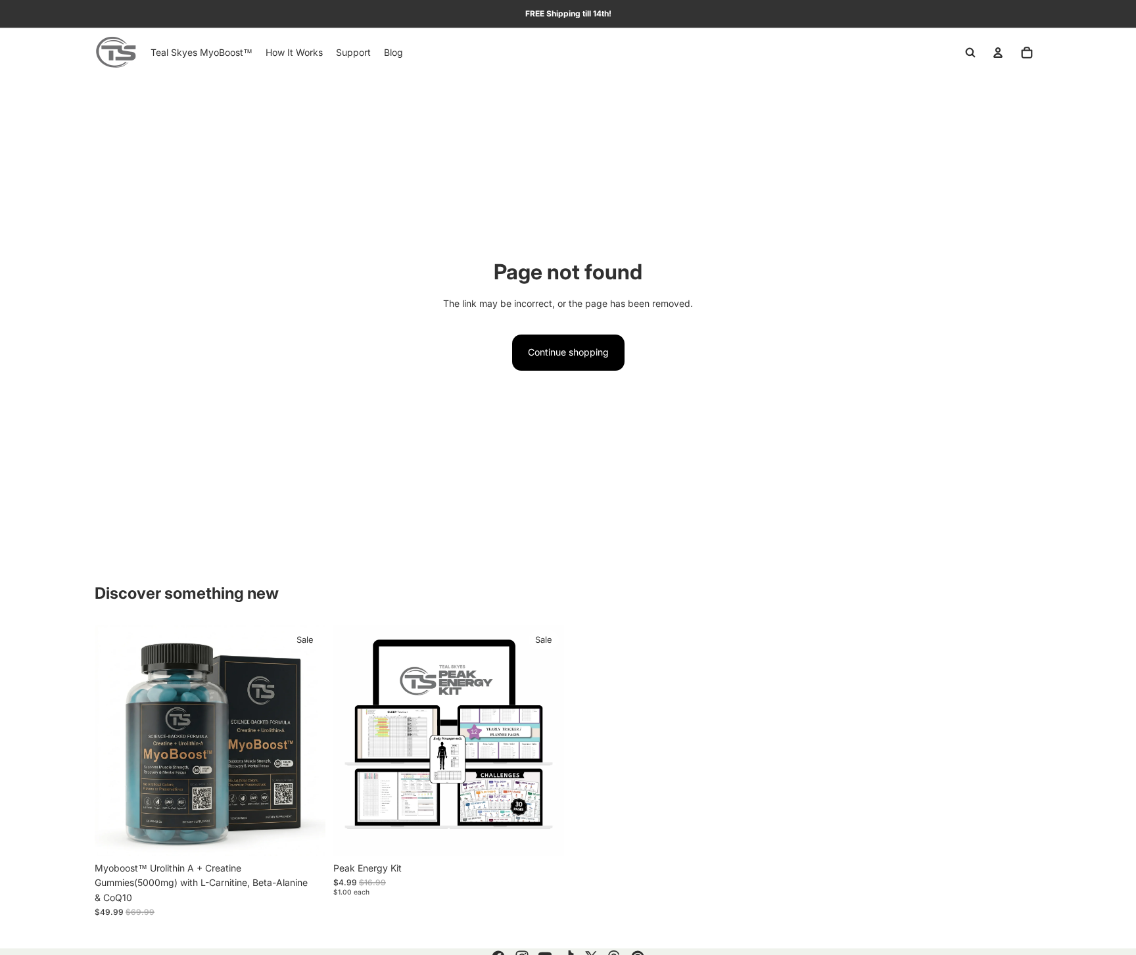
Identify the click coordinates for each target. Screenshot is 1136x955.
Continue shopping (568, 352)
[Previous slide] (114, 740)
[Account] (997, 52)
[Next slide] (305, 740)
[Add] (305, 835)
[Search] (970, 52)
